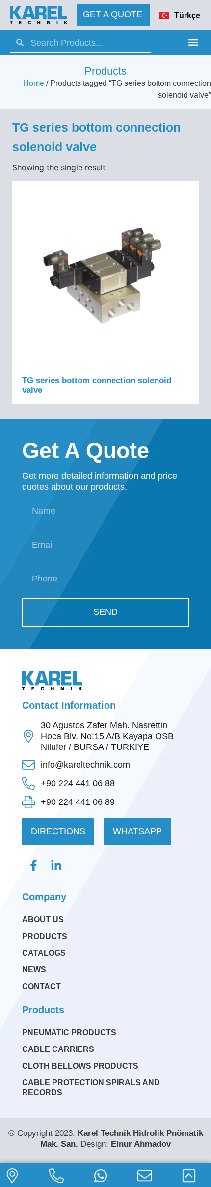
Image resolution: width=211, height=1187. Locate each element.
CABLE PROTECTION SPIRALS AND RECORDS (91, 1087)
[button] (193, 42)
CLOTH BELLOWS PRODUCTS (80, 1066)
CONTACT (41, 986)
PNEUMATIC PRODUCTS (69, 1032)
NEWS (34, 970)
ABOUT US (43, 919)
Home (33, 83)
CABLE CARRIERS (58, 1049)
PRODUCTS (44, 936)
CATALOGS (44, 953)
